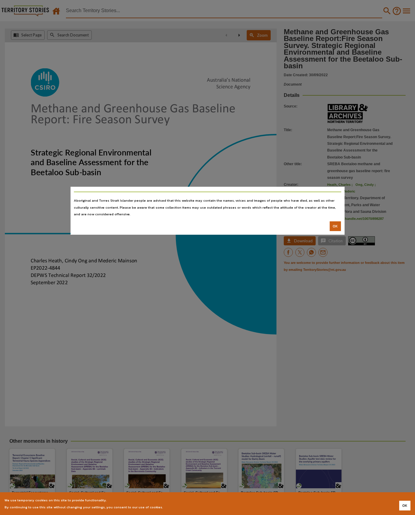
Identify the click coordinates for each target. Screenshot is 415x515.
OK (335, 226)
